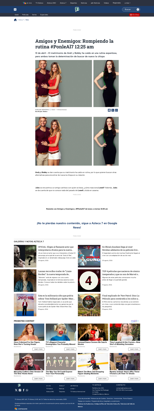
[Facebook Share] (109, 110)
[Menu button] (23, 9)
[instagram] (19, 391)
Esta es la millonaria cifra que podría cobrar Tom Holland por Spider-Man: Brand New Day (56, 297)
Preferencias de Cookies (98, 398)
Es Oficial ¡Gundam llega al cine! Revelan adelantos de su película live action (119, 248)
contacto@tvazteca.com (123, 388)
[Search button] (138, 9)
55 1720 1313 (120, 390)
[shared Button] (116, 110)
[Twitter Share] (112, 110)
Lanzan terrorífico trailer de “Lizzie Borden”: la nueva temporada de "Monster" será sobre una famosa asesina (54, 273)
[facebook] (23, 391)
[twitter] (16, 391)
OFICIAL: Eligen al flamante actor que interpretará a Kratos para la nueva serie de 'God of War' (56, 248)
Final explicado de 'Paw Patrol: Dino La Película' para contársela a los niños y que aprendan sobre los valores (120, 297)
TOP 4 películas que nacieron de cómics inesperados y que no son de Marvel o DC (121, 273)
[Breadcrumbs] (16, 19)
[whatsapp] (27, 391)
